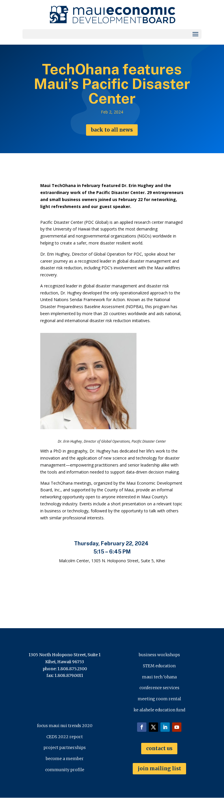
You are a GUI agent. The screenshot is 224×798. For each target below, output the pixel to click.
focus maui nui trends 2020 (64, 725)
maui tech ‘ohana (159, 677)
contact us (159, 748)
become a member (65, 758)
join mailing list (159, 768)
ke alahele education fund (159, 710)
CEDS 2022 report (64, 736)
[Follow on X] (153, 727)
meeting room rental (159, 698)
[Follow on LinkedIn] (165, 727)
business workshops (159, 654)
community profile (64, 769)
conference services (159, 687)
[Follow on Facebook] (141, 727)
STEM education (159, 665)
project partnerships (64, 747)
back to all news (112, 130)
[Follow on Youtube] (176, 727)
